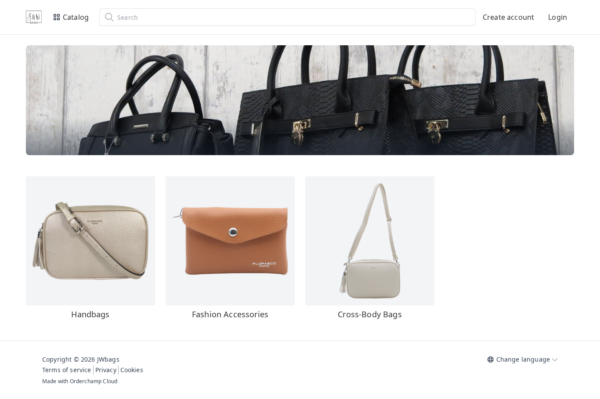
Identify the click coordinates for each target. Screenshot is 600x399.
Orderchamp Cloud (94, 381)
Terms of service (66, 370)
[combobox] (287, 17)
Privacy (105, 370)
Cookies (131, 370)
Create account (508, 17)
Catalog (76, 17)
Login (557, 17)
